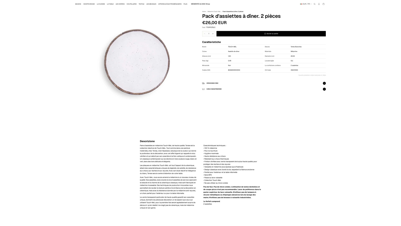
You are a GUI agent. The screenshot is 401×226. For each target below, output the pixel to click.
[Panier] (323, 4)
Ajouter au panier (272, 34)
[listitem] (185, 4)
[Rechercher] (314, 4)
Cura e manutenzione (214, 89)
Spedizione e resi (212, 83)
